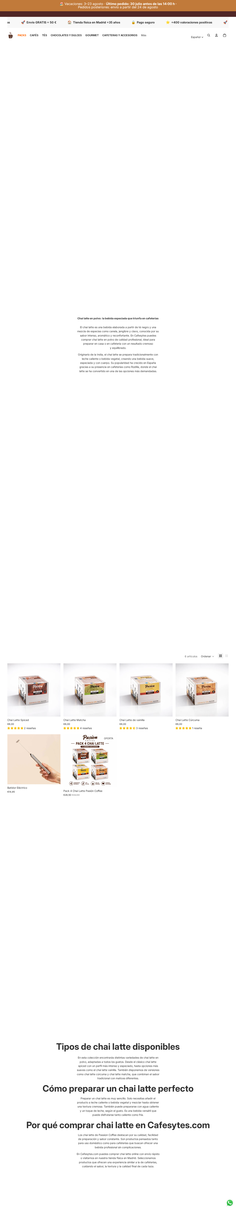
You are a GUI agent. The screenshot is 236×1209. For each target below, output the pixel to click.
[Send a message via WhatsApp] (229, 1202)
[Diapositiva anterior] (12, 759)
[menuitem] (143, 35)
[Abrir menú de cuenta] (216, 35)
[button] (207, 656)
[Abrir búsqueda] (209, 35)
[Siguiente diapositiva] (54, 759)
